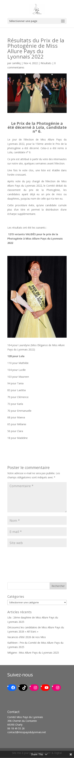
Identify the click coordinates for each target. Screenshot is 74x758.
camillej (16, 63)
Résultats (46, 63)
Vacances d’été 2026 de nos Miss (26, 637)
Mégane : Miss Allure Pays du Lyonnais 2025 (33, 652)
